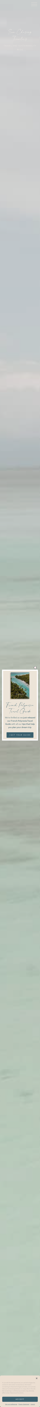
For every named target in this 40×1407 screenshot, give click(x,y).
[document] (20, 703)
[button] (37, 1378)
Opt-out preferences (11, 1404)
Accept (20, 1399)
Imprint (33, 1404)
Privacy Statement (23, 1404)
